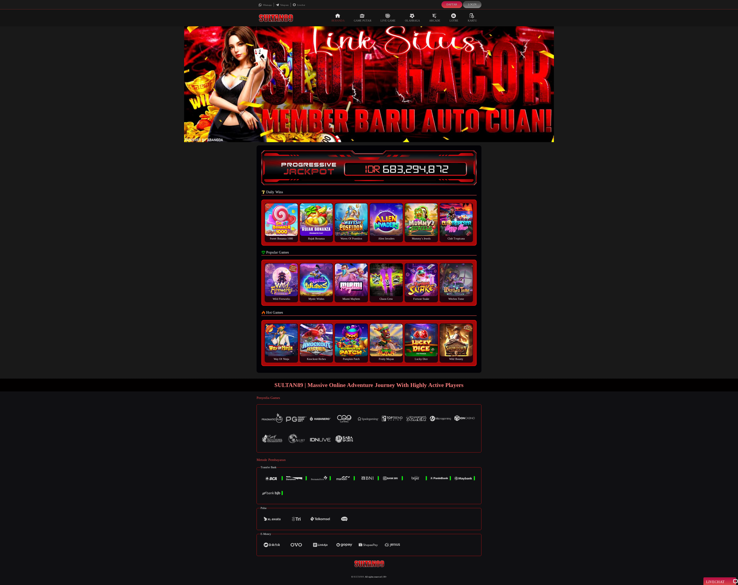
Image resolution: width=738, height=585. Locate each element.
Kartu (472, 20)
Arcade (434, 20)
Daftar (451, 4)
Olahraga (412, 20)
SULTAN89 (358, 577)
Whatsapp (267, 5)
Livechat (301, 5)
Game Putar (362, 20)
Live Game (388, 20)
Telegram (284, 5)
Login (472, 4)
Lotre (454, 20)
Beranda (338, 20)
